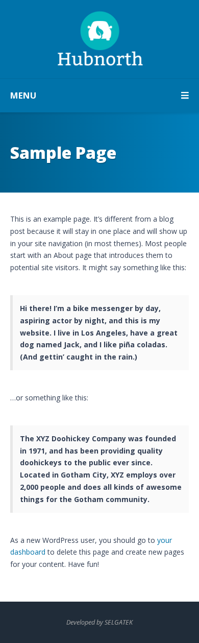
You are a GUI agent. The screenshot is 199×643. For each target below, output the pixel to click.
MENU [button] (23, 95)
